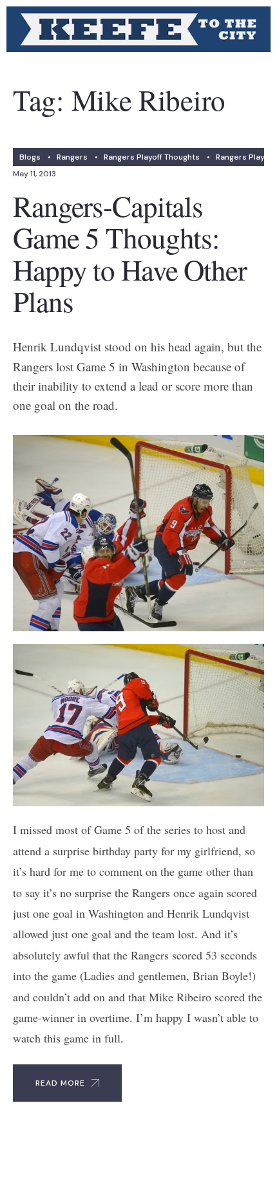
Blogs (30, 157)
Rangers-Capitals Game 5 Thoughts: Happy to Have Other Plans (130, 254)
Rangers (72, 157)
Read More (60, 1083)
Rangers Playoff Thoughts (152, 157)
